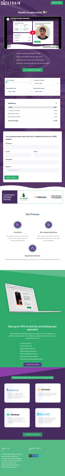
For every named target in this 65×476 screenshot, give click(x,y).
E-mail (8, 151)
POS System (9, 159)
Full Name (9, 143)
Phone (35, 151)
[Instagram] (30, 455)
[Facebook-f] (33, 455)
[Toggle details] (56, 103)
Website (9, 166)
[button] (19, 197)
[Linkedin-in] (36, 455)
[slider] (6, 82)
